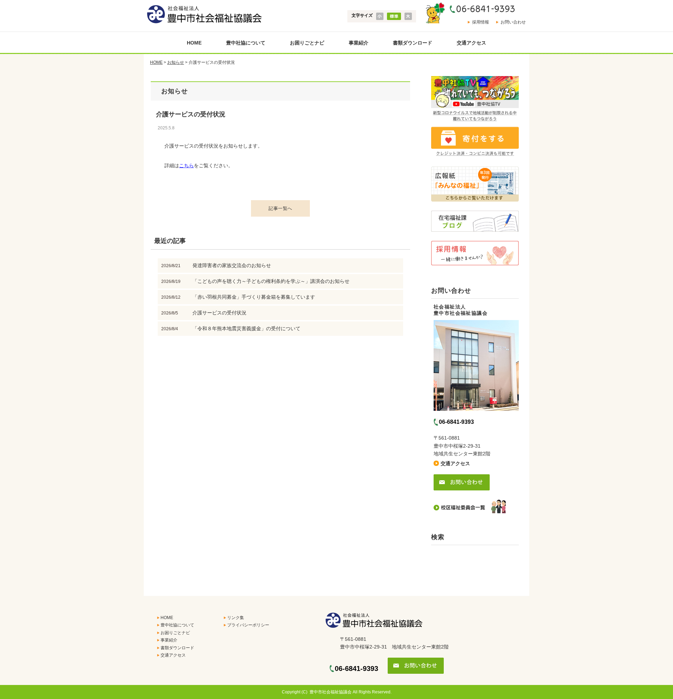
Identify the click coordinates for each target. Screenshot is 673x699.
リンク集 (235, 617)
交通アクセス (471, 43)
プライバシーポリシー (248, 625)
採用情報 (480, 22)
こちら (186, 165)
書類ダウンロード (412, 43)
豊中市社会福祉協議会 (331, 692)
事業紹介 (358, 43)
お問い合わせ (513, 22)
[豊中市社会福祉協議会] (203, 15)
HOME (194, 43)
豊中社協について (245, 43)
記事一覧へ (280, 208)
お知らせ (175, 62)
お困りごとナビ (307, 43)
